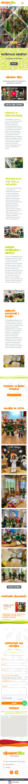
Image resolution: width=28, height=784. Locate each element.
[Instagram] (11, 772)
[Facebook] (16, 772)
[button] (22, 3)
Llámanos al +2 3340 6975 (14, 649)
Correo (3, 664)
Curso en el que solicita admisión (10, 675)
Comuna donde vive (6, 681)
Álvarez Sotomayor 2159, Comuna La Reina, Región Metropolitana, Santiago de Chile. (14, 712)
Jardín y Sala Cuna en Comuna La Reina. (14, 655)
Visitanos (14, 708)
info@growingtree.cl (14, 652)
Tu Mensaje (4, 686)
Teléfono (3, 670)
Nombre (3, 659)
